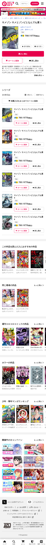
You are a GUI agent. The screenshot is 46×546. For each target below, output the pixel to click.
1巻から (29, 95)
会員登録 (35, 3)
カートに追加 (13, 61)
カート (23, 544)
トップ (5, 544)
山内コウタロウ (25, 27)
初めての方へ (9, 507)
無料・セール (41, 544)
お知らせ (6, 510)
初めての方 (32, 544)
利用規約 (15, 510)
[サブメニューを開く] (42, 3)
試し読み (35, 61)
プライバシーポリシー (31, 511)
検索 (14, 544)
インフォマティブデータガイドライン (20, 514)
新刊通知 (27, 46)
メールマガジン (38, 502)
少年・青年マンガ (26, 30)
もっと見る (38, 285)
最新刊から (40, 95)
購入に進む (23, 54)
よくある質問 (21, 507)
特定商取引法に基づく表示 (23, 517)
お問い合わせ (33, 507)
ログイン (24, 3)
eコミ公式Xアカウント (13, 502)
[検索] (17, 3)
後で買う (39, 46)
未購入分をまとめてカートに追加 (24, 101)
